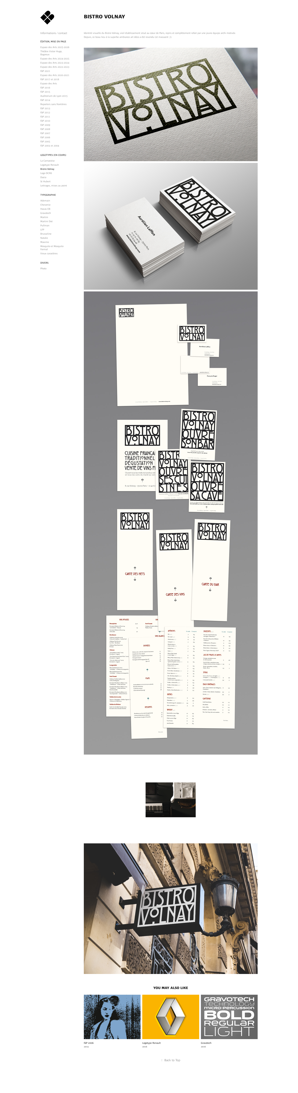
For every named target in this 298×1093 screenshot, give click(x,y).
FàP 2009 (45, 125)
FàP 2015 (45, 91)
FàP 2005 (45, 141)
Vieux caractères (49, 253)
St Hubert (45, 181)
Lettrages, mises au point (53, 185)
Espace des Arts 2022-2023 (54, 66)
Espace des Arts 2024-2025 (54, 58)
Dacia (43, 177)
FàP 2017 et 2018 (49, 79)
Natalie (44, 237)
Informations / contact (53, 33)
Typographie (48, 194)
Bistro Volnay (47, 169)
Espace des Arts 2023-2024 (54, 62)
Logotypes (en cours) (53, 155)
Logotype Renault (49, 164)
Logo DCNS (46, 173)
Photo (43, 268)
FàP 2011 (45, 116)
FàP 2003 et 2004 (49, 145)
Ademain (45, 200)
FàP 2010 (45, 120)
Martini (44, 217)
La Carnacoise (47, 160)
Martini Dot (46, 221)
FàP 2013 (45, 108)
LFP (42, 229)
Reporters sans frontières (53, 104)
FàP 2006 (45, 137)
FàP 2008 (45, 129)
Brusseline (45, 233)
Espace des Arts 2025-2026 (54, 47)
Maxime (44, 242)
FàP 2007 (45, 133)
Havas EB (45, 208)
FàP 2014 (45, 100)
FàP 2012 (45, 112)
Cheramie (45, 204)
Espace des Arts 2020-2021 (54, 75)
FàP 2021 (45, 71)
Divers (44, 262)
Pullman (44, 225)
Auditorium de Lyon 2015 (54, 95)
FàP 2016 (45, 87)
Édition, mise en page (53, 41)
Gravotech (45, 213)
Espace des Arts (48, 83)
